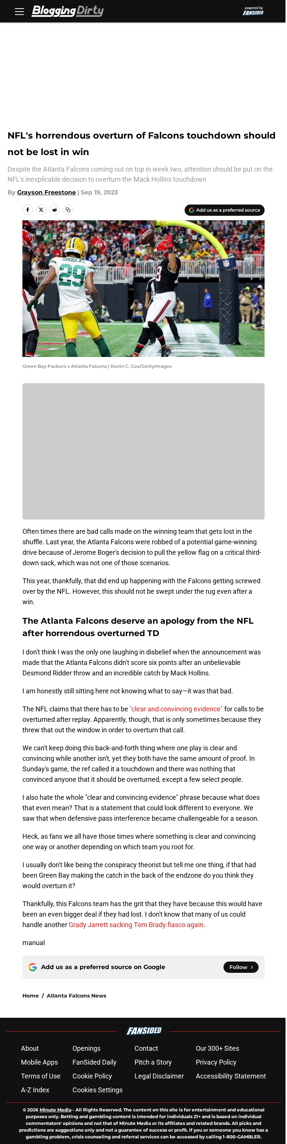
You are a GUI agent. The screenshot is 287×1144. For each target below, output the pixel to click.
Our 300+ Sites (217, 1048)
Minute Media (55, 1110)
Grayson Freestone (46, 192)
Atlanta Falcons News (76, 995)
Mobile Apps (39, 1062)
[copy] (68, 210)
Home (30, 995)
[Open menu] (19, 11)
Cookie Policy (92, 1076)
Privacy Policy (216, 1062)
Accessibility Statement (231, 1076)
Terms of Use (41, 1076)
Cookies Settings (97, 1090)
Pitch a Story (153, 1062)
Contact (146, 1048)
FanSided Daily (94, 1062)
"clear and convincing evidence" (177, 709)
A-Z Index (35, 1090)
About (30, 1048)
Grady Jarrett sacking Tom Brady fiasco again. (137, 925)
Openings (86, 1048)
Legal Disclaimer (159, 1076)
